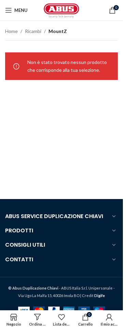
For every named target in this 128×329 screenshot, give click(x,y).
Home (11, 31)
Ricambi (33, 31)
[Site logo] (61, 10)
